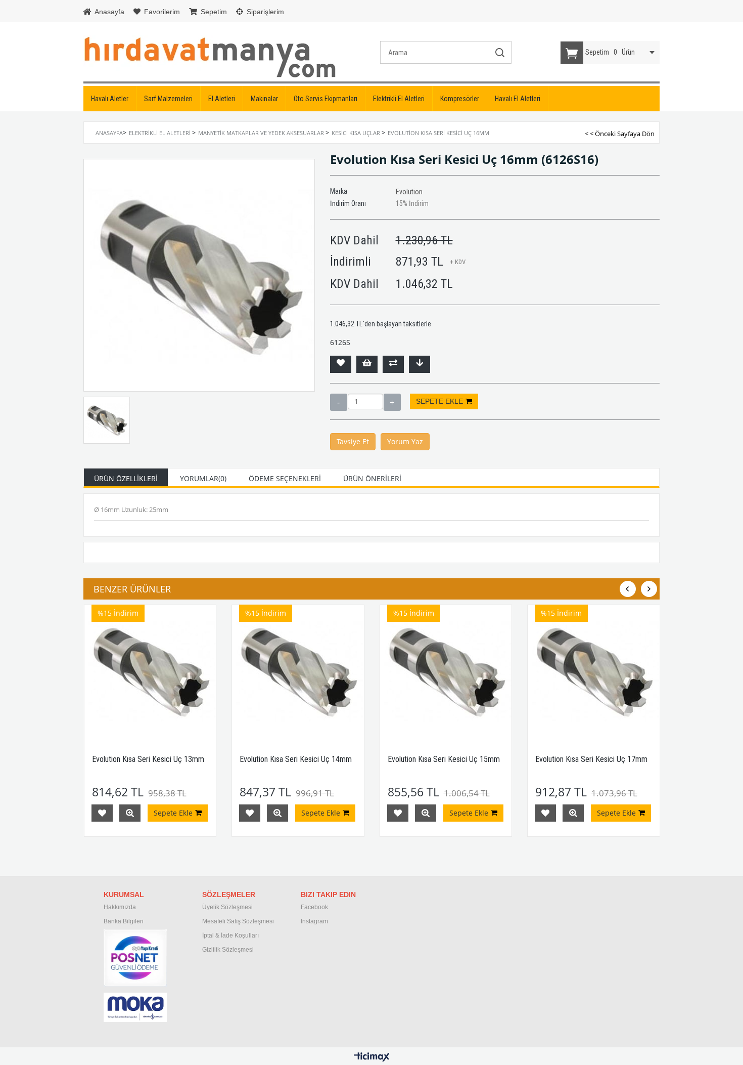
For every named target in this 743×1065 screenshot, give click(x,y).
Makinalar (264, 99)
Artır (392, 402)
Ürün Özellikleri (126, 478)
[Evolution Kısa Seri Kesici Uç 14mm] (298, 671)
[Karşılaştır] (393, 364)
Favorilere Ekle (102, 813)
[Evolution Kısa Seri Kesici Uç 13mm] (150, 671)
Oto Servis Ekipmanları (325, 99)
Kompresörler (459, 99)
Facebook (314, 907)
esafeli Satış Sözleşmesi (240, 921)
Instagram (314, 921)
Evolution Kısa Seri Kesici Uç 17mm (591, 759)
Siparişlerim (264, 12)
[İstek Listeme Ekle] (367, 364)
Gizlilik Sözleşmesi (228, 949)
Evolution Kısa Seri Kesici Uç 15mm (444, 759)
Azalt (338, 402)
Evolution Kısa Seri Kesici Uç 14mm (296, 759)
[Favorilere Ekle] (340, 364)
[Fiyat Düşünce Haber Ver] (419, 364)
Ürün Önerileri (372, 478)
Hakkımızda (120, 907)
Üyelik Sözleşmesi (227, 907)
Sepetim (213, 12)
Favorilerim (161, 12)
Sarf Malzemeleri (168, 99)
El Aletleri (221, 99)
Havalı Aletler (109, 99)
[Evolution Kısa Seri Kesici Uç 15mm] (446, 671)
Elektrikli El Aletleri (399, 99)
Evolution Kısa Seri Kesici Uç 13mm (148, 759)
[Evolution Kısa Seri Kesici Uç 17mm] (594, 671)
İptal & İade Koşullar (229, 935)
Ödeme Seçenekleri (285, 478)
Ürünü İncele (130, 813)
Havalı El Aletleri (517, 99)
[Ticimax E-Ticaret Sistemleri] (372, 1057)
